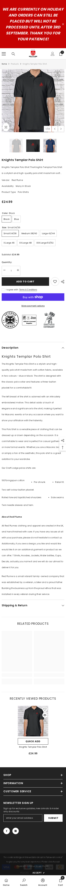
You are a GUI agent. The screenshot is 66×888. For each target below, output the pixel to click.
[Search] (13, 54)
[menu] (4, 54)
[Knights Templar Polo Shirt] (33, 721)
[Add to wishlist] (55, 281)
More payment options (33, 305)
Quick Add (33, 741)
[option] (33, 100)
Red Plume (17, 180)
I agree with (12, 289)
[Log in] (52, 54)
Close (63, 24)
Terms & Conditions (28, 290)
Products (15, 64)
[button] (55, 129)
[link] (17, 675)
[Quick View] (44, 715)
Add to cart (25, 281)
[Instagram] (15, 831)
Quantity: (7, 262)
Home (4, 64)
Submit (53, 818)
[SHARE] (61, 282)
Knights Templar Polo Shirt (33, 746)
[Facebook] (6, 831)
